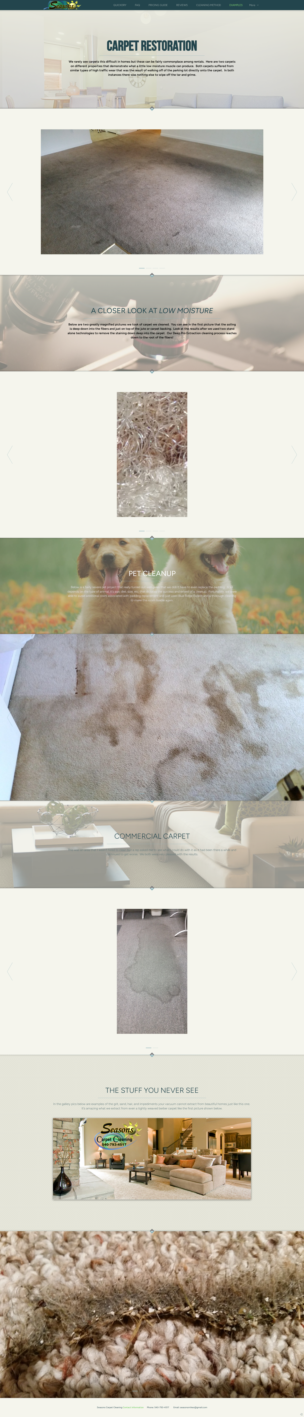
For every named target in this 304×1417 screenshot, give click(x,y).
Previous (10, 192)
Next (294, 192)
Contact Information (133, 1407)
